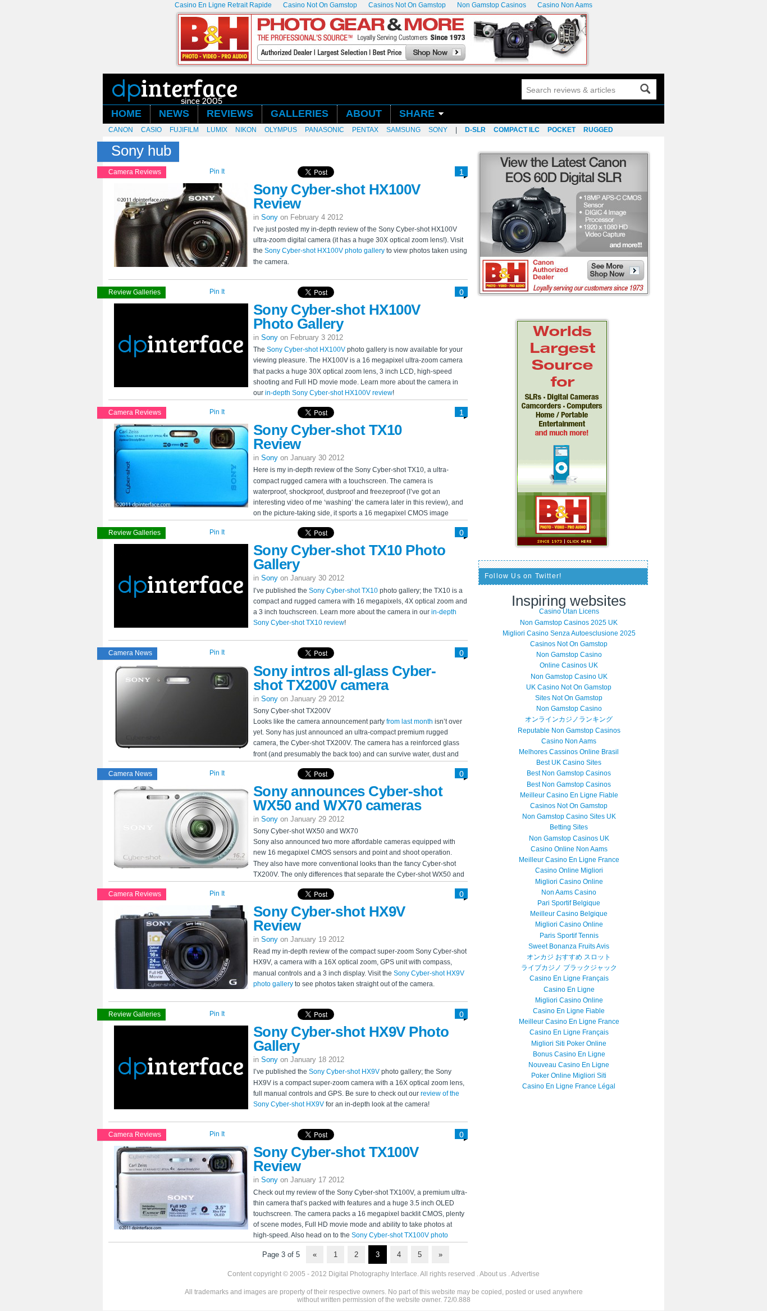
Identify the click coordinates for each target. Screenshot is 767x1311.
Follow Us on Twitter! (523, 576)
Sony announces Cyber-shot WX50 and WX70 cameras (347, 798)
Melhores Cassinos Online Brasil (569, 752)
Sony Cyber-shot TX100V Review (336, 1159)
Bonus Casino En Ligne (569, 1054)
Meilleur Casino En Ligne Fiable (569, 795)
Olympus (280, 130)
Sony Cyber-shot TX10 (343, 591)
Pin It (217, 171)
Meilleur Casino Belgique (569, 914)
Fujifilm (184, 130)
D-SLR (475, 130)
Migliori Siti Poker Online (568, 1043)
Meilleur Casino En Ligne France (569, 860)
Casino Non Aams (568, 741)
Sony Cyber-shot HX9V (344, 1072)
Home (126, 113)
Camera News (130, 653)
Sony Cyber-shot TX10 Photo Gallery (349, 557)
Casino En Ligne (569, 990)
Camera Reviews (134, 172)
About (364, 113)
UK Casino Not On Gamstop (568, 687)
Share (417, 113)
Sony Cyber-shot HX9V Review (329, 918)
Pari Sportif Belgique (568, 903)
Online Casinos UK (569, 665)
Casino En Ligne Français (569, 978)
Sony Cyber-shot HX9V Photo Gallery (351, 1038)
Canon (120, 130)
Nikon (246, 130)
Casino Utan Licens (569, 611)
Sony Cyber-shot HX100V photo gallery (324, 251)
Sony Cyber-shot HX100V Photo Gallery (337, 316)
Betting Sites (569, 827)
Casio (151, 130)
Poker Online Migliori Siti (568, 1075)
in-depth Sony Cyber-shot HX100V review (328, 393)
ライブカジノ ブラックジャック (569, 968)
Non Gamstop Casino (569, 655)
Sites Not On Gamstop (568, 698)
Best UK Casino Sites (568, 762)
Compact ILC (517, 130)
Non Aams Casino (568, 892)
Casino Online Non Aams (569, 849)
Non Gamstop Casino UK (569, 677)
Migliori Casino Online (569, 882)
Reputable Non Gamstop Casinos (569, 730)
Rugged (598, 130)
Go (645, 89)
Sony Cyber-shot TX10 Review (327, 436)
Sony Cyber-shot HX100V (306, 349)
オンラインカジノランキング (569, 719)
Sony (438, 130)
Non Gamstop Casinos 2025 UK (569, 623)
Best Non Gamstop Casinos (569, 773)
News (174, 113)
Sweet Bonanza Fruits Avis (568, 946)
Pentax (365, 130)
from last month (409, 721)
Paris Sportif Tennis (569, 936)
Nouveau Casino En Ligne (568, 1065)
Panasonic (324, 130)
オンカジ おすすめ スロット (569, 957)
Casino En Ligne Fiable (569, 1011)
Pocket (561, 130)
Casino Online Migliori (569, 870)
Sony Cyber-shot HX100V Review (337, 196)
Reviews (230, 113)
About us (493, 1274)
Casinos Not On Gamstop (569, 644)
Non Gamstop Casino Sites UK (569, 816)
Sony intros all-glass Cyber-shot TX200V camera (344, 678)
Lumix (217, 130)
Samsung (403, 130)
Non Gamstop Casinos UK (569, 838)
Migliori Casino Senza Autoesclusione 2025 (569, 633)
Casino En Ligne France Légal (568, 1086)
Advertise (525, 1274)
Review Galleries (134, 292)
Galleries (299, 113)
